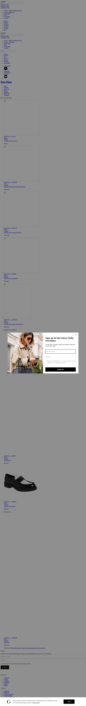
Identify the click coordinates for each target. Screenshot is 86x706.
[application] (43, 701)
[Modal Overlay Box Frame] (43, 353)
